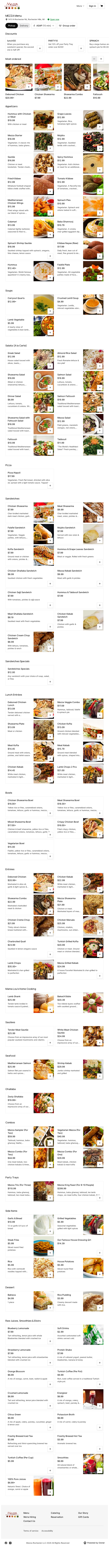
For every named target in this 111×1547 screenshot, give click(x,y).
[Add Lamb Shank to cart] (50, 1009)
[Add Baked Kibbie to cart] (100, 1009)
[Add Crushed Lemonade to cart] (50, 1406)
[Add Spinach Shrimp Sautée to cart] (50, 256)
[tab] (11, 25)
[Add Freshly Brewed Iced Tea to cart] (50, 1449)
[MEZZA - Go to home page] (12, 6)
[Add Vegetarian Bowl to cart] (50, 856)
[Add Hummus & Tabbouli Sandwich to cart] (100, 605)
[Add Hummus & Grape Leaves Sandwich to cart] (100, 562)
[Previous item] (94, 59)
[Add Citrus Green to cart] (50, 1427)
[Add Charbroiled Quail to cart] (50, 954)
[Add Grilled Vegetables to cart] (100, 1231)
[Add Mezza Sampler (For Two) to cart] (50, 1143)
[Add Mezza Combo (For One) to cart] (100, 1164)
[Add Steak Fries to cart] (50, 1253)
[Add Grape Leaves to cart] (100, 127)
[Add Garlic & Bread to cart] (50, 1231)
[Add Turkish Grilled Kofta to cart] (100, 954)
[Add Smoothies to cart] (100, 1470)
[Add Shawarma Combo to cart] (87, 87)
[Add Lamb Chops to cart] (50, 976)
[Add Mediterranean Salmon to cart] (50, 1076)
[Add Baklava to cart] (50, 1308)
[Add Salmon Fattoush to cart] (100, 409)
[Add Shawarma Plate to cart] (50, 736)
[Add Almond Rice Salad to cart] (100, 366)
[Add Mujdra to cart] (100, 148)
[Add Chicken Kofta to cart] (100, 736)
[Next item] (101, 59)
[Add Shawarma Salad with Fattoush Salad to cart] (50, 430)
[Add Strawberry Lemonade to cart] (50, 1363)
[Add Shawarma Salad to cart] (50, 387)
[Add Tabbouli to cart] (100, 452)
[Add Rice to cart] (50, 1274)
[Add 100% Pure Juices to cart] (50, 1492)
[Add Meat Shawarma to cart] (100, 519)
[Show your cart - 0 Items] (102, 6)
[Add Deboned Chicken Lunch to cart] (50, 715)
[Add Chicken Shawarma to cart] (58, 87)
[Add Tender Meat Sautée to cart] (50, 1042)
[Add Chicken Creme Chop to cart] (50, 933)
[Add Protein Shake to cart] (100, 1363)
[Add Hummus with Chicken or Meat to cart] (50, 127)
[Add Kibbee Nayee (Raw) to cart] (100, 256)
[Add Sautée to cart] (50, 170)
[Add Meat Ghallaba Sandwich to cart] (50, 627)
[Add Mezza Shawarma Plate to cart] (100, 911)
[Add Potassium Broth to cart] (100, 1427)
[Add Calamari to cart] (50, 234)
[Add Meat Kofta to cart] (50, 758)
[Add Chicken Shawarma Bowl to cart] (50, 813)
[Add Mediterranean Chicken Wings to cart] (50, 213)
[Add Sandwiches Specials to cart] (50, 681)
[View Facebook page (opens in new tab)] (6, 1543)
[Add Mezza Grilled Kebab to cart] (100, 976)
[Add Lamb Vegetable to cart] (50, 332)
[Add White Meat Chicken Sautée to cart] (100, 1042)
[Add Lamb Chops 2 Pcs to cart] (100, 780)
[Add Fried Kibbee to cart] (50, 191)
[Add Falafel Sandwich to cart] (50, 540)
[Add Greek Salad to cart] (50, 366)
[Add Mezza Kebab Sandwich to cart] (100, 583)
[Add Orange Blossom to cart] (50, 1384)
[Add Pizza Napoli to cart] (50, 485)
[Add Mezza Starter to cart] (50, 148)
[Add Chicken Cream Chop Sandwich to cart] (50, 648)
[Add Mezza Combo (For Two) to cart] (50, 1164)
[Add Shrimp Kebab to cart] (100, 1076)
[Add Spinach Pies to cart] (100, 213)
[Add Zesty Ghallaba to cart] (50, 1109)
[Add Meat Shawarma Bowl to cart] (100, 813)
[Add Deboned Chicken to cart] (28, 87)
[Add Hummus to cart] (50, 277)
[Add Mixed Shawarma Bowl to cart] (50, 834)
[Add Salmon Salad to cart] (100, 387)
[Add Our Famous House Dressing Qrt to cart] (100, 1253)
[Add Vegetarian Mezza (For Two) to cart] (100, 1143)
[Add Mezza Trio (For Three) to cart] (50, 1198)
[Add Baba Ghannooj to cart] (100, 234)
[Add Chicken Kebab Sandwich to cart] (100, 627)
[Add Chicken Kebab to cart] (50, 780)
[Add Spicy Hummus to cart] (100, 170)
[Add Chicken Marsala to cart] (100, 933)
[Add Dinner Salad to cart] (50, 409)
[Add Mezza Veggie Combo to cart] (100, 715)
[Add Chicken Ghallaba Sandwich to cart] (50, 583)
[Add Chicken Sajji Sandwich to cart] (50, 605)
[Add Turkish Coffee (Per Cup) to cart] (50, 1470)
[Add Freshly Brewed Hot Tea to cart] (100, 1449)
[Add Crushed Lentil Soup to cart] (100, 311)
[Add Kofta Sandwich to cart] (50, 562)
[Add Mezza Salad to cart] (100, 430)
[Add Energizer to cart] (100, 1406)
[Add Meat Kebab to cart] (100, 758)
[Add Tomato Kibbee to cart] (100, 191)
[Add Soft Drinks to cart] (100, 1341)
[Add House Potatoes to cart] (100, 1274)
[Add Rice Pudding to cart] (100, 1308)
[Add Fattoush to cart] (50, 452)
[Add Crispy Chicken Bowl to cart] (100, 834)
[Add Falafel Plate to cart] (100, 277)
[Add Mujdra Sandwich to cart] (100, 540)
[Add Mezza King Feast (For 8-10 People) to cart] (100, 1198)
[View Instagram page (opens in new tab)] (10, 1543)
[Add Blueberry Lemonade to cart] (50, 1341)
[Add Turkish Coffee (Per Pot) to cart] (100, 1384)
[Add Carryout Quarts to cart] (50, 311)
